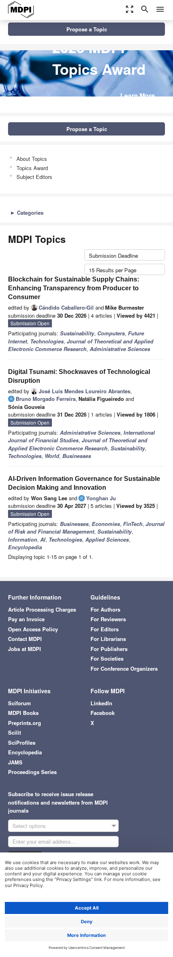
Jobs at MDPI (24, 649)
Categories (26, 212)
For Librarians (108, 639)
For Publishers (109, 649)
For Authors (105, 609)
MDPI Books (23, 713)
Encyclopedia (25, 752)
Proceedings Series (32, 772)
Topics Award (32, 168)
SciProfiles (21, 742)
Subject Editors (34, 177)
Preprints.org (24, 723)
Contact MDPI (25, 639)
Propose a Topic (86, 29)
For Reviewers (108, 619)
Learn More (137, 95)
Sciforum (19, 703)
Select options (29, 826)
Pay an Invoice (26, 619)
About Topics (31, 158)
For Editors (105, 629)
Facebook (103, 713)
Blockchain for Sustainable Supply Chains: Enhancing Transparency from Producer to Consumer (73, 288)
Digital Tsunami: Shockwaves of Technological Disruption (79, 376)
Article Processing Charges (42, 609)
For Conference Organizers (124, 668)
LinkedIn (101, 703)
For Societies (107, 658)
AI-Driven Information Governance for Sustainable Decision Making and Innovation (84, 483)
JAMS (15, 762)
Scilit (14, 732)
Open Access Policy (33, 629)
